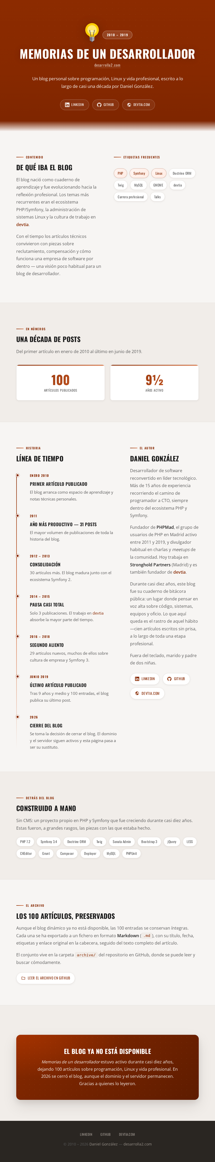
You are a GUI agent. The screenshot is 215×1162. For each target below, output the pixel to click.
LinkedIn (77, 104)
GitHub (109, 104)
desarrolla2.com (107, 65)
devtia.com (141, 104)
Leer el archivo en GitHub (49, 977)
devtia (98, 612)
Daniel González (154, 458)
